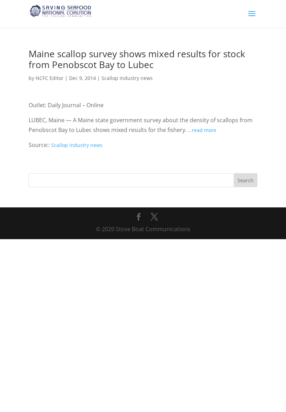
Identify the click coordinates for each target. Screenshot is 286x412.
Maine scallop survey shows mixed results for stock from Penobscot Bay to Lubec (137, 59)
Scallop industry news (127, 78)
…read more (202, 130)
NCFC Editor (49, 78)
